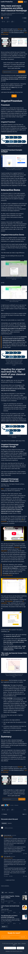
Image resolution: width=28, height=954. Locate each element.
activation (17, 547)
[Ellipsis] (26, 835)
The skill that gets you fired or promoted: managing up (9, 916)
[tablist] (6, 823)
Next (24, 814)
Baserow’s (6, 32)
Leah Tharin (6, 17)
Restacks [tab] (10, 823)
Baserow (20, 29)
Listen (25, 18)
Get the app (20, 948)
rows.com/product (7, 575)
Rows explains (5, 680)
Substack (8, 951)
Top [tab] (2, 892)
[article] (14, 899)
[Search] (25, 892)
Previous (5, 814)
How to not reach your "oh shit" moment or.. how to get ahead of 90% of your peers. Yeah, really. (10, 919)
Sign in (25, 1)
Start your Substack (10, 948)
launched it (4, 521)
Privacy (15, 943)
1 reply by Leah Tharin (10, 880)
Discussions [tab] (11, 892)
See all (3, 926)
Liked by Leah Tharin (9, 836)
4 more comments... (5, 886)
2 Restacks (16, 805)
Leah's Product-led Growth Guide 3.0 (10, 906)
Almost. (2, 899)
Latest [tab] (6, 892)
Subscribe (20, 1)
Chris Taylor (6, 856)
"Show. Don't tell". (5, 909)
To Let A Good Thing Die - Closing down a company (10, 896)
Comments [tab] (4, 823)
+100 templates (8, 601)
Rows (2, 489)
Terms (19, 943)
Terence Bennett (7, 835)
